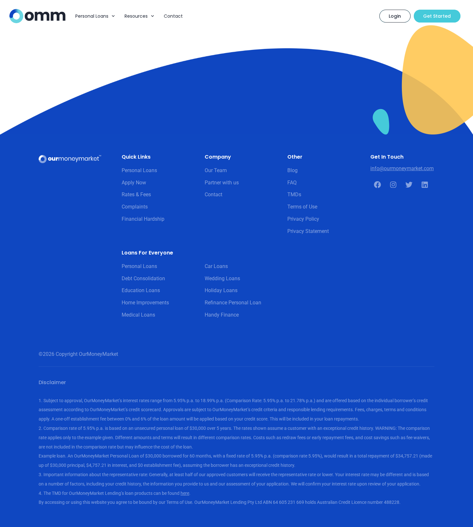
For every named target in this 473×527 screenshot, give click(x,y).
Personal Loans (91, 16)
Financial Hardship (143, 219)
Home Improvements (145, 303)
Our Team (216, 170)
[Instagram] (393, 185)
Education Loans (141, 290)
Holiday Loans (221, 290)
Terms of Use (302, 207)
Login (395, 16)
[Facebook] (377, 185)
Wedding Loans (222, 278)
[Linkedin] (425, 185)
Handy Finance (222, 315)
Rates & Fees (136, 194)
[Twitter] (409, 185)
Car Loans (216, 266)
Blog (292, 170)
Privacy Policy (303, 219)
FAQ (292, 183)
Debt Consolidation (143, 278)
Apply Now (134, 183)
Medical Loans (138, 315)
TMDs (294, 194)
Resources (136, 16)
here (185, 493)
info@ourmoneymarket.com (402, 168)
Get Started (437, 16)
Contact (173, 16)
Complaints (135, 207)
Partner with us (222, 183)
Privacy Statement (308, 231)
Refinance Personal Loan (233, 303)
